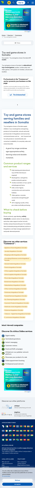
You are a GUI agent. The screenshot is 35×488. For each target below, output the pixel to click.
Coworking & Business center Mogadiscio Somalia (16, 259)
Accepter (17, 484)
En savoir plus (6, 476)
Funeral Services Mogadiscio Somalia (15, 296)
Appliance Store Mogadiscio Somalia (15, 248)
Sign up (20, 2)
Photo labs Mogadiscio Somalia (14, 278)
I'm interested (19, 95)
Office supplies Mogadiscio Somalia (15, 271)
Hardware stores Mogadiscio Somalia (15, 306)
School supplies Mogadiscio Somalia (15, 274)
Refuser (17, 480)
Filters (18, 43)
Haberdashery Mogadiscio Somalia (15, 285)
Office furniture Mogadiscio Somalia (15, 289)
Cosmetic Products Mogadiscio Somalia (16, 303)
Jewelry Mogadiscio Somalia (13, 251)
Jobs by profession (7, 463)
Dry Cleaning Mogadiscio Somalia (14, 299)
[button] (28, 2)
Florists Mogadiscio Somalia (12, 267)
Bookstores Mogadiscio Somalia (14, 281)
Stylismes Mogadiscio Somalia (13, 310)
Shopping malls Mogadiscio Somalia (15, 255)
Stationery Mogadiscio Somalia (13, 292)
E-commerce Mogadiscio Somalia (14, 317)
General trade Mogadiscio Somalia (14, 264)
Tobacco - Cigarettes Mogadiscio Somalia (17, 314)
